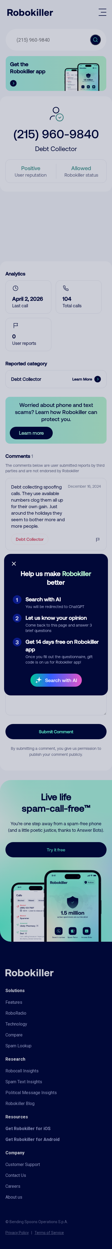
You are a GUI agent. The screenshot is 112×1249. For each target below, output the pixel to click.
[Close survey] (14, 563)
